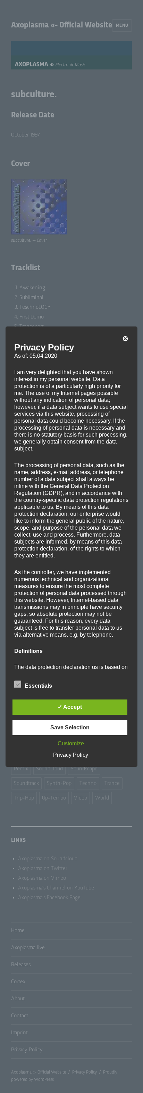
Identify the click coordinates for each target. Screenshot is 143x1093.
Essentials (38, 686)
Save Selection (70, 727)
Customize (71, 743)
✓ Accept (70, 707)
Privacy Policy (70, 755)
